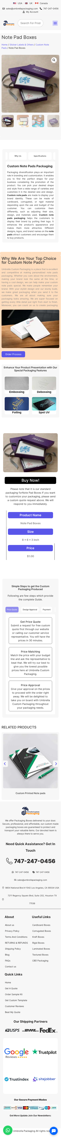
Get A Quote (11, 988)
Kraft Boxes (38, 937)
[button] (55, 23)
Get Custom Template (16, 1000)
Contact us (10, 966)
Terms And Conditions (16, 937)
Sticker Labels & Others (22, 44)
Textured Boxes (40, 954)
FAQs (7, 960)
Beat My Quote (12, 1012)
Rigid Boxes (38, 942)
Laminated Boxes (41, 948)
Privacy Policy (12, 931)
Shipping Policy (13, 948)
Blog (7, 954)
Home (4, 44)
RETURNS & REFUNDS (16, 942)
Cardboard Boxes (41, 925)
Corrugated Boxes (41, 931)
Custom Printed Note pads (30, 793)
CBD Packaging (40, 960)
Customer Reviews (14, 1006)
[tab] (18, 156)
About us (9, 925)
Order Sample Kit (13, 994)
